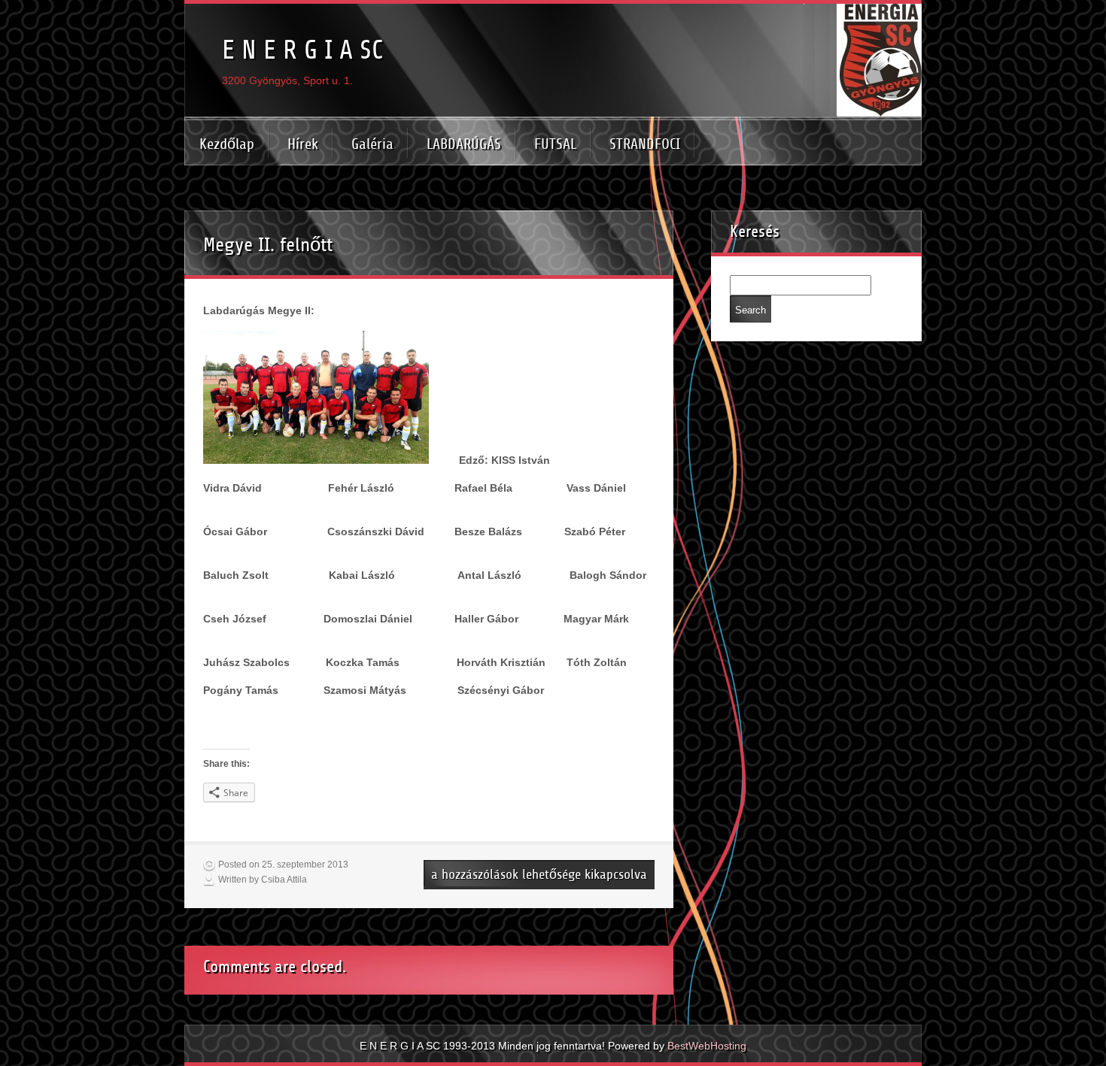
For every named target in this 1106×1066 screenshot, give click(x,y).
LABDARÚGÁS (464, 144)
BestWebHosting (706, 1046)
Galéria (372, 144)
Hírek (302, 144)
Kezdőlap (226, 144)
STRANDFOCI (644, 144)
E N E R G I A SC (302, 50)
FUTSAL (555, 144)
